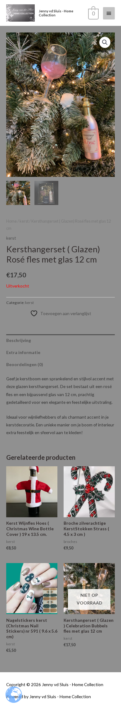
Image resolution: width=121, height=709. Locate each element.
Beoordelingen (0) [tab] (24, 364)
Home (11, 221)
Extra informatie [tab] (23, 352)
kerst (24, 221)
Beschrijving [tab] (18, 340)
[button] (104, 42)
